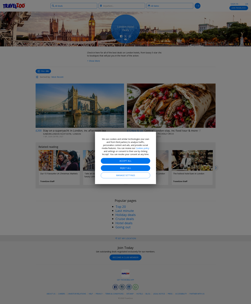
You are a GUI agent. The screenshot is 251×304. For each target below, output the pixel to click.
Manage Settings (125, 175)
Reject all (125, 168)
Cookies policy (142, 148)
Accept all (125, 160)
